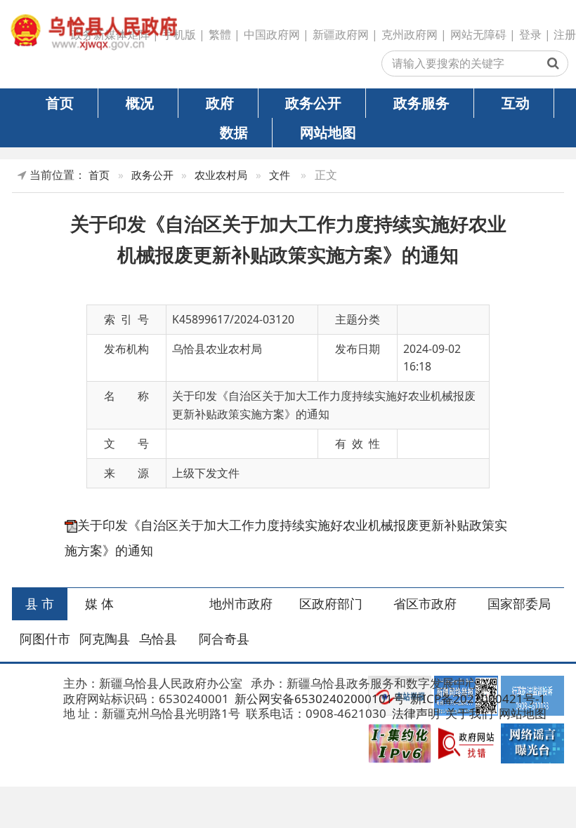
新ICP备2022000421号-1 (476, 698)
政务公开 (313, 102)
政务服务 (421, 102)
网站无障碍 (478, 34)
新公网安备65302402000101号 (318, 698)
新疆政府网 (341, 34)
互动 (516, 102)
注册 (565, 34)
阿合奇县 (224, 638)
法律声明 (414, 713)
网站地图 (328, 132)
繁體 (220, 34)
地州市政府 (241, 603)
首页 (60, 102)
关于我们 (468, 713)
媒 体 (99, 603)
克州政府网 (409, 34)
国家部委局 (519, 603)
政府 (220, 102)
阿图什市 (45, 638)
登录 (530, 34)
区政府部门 (330, 603)
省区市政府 (425, 603)
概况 (140, 102)
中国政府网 (272, 34)
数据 (234, 132)
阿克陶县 (104, 638)
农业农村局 (221, 175)
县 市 (39, 603)
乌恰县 (158, 638)
